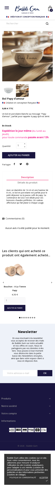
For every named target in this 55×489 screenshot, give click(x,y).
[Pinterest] (27, 164)
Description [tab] (27, 177)
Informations (8, 420)
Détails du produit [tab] (28, 182)
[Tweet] (20, 164)
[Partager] (14, 164)
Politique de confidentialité (23, 477)
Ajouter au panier (18, 155)
